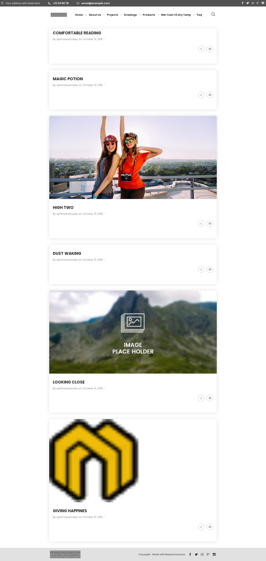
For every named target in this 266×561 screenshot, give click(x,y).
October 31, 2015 (93, 39)
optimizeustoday (67, 39)
